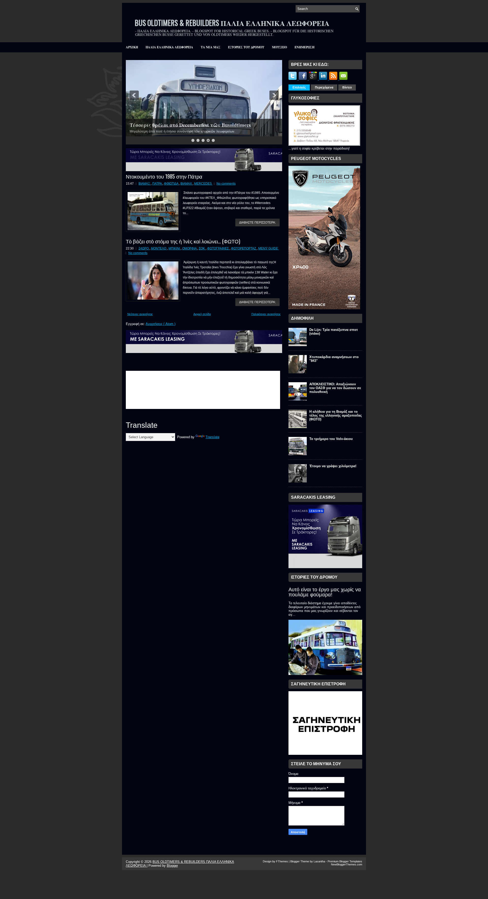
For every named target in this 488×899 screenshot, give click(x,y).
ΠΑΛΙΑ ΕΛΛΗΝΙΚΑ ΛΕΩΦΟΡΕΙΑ (169, 47)
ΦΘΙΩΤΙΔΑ (171, 183)
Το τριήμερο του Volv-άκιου (331, 439)
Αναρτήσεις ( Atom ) (160, 324)
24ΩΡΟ (144, 248)
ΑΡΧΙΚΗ (132, 47)
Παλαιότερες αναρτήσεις (266, 314)
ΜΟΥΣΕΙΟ (279, 47)
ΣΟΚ (202, 248)
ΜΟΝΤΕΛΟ (159, 248)
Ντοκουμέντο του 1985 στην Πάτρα (164, 176)
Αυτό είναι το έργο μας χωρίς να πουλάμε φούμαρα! (324, 592)
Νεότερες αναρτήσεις (140, 314)
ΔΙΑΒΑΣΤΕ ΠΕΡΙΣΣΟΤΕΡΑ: (257, 222)
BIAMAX (186, 183)
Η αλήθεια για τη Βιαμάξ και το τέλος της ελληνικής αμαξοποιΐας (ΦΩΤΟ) (335, 415)
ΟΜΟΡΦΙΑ (189, 248)
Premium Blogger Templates (345, 861)
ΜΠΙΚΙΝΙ (175, 248)
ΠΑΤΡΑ (157, 183)
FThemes (282, 861)
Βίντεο (347, 87)
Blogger (172, 865)
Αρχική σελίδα (202, 314)
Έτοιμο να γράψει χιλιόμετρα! (332, 466)
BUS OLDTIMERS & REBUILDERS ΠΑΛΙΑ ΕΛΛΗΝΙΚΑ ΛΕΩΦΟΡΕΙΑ (232, 23)
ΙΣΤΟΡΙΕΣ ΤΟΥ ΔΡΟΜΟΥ (246, 47)
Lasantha (320, 861)
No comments (226, 183)
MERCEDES (203, 183)
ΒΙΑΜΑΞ (145, 183)
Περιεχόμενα (324, 87)
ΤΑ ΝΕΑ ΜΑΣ (210, 47)
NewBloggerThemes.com (346, 864)
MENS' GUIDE (268, 248)
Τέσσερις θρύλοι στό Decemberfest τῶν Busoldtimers (190, 125)
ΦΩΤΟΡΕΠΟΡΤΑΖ (244, 248)
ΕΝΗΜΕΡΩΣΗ (304, 47)
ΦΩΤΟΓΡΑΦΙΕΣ (218, 248)
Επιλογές (299, 87)
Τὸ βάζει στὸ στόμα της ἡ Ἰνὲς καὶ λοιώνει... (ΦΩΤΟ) (183, 241)
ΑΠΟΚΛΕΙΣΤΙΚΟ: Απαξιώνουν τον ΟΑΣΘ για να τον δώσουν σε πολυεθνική (335, 388)
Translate (212, 437)
